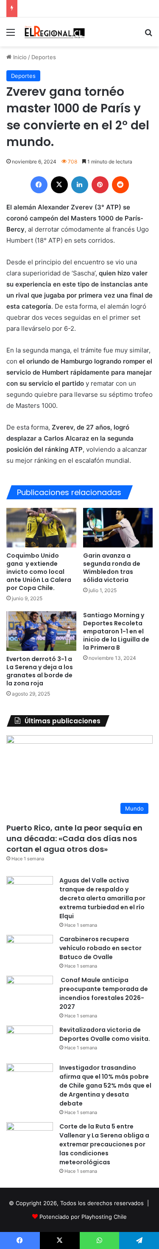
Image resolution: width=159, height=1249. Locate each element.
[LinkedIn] (79, 184)
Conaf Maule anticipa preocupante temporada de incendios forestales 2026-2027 (103, 993)
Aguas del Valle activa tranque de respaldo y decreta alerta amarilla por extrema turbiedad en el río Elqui (102, 898)
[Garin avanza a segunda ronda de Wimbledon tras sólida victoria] (118, 527)
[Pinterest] (100, 184)
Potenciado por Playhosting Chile (83, 1216)
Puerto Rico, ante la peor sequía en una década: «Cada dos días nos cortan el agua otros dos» (74, 838)
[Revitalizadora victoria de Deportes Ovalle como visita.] (29, 1041)
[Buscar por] (148, 35)
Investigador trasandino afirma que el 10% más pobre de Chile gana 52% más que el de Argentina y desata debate (105, 1085)
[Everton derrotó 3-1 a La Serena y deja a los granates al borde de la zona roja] (41, 631)
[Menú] (10, 35)
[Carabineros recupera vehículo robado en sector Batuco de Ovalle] (29, 951)
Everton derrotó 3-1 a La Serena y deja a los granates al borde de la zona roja (39, 671)
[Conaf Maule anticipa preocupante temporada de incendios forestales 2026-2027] (29, 992)
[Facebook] (39, 184)
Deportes (43, 57)
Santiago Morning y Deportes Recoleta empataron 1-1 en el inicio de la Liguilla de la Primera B (116, 631)
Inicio (19, 57)
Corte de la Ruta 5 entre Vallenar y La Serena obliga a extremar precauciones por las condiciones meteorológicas (104, 1144)
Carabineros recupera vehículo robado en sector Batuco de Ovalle (100, 948)
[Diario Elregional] (55, 31)
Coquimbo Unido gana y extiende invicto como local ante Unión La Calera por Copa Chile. (38, 571)
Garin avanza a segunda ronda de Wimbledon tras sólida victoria (111, 567)
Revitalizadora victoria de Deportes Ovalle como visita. (104, 1034)
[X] (59, 184)
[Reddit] (120, 184)
